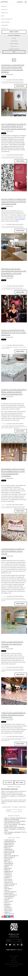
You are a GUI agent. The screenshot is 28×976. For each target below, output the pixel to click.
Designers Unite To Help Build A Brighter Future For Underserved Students (13, 472)
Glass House (13, 738)
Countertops (20, 81)
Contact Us (4, 28)
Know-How (4, 12)
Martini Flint (8, 868)
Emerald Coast (8, 893)
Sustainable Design (19, 82)
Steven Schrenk (9, 74)
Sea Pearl (7, 906)
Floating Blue (4, 739)
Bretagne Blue (20, 425)
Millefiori (19, 506)
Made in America (20, 669)
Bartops (24, 738)
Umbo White (11, 426)
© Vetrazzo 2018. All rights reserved (14, 964)
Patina (6, 887)
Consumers (4, 25)
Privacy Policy (14, 960)
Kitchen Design (11, 82)
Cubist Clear (8, 858)
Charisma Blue (8, 863)
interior (22, 507)
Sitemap (14, 958)
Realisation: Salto (14, 966)
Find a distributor (6, 19)
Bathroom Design (8, 427)
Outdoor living (18, 599)
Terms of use (14, 962)
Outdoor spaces (20, 598)
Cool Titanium (8, 898)
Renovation (8, 287)
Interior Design (4, 82)
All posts (8, 782)
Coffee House (19, 738)
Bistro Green (8, 862)
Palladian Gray (8, 844)
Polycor (7, 902)
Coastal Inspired (4, 426)
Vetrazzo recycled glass (11, 81)
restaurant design (5, 740)
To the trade (8, 907)
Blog (2, 15)
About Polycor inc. (14, 956)
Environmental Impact (10, 895)
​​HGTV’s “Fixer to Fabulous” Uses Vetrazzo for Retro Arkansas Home (13, 201)
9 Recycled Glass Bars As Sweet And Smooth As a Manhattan (13, 715)
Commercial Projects (10, 891)
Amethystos (8, 873)
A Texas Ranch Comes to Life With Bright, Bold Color (12, 551)
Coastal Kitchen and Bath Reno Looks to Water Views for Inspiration (13, 391)
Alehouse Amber (17, 739)
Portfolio (4, 9)
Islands (6, 899)
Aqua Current (8, 880)
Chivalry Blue (11, 670)
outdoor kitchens (9, 913)
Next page (19, 782)
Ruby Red (7, 854)
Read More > (20, 86)
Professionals (5, 22)
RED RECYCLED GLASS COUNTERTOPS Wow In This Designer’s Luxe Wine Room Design (13, 272)
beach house (8, 909)
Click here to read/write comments (15, 79)
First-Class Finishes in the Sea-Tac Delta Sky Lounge (12, 644)
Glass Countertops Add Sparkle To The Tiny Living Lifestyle (13, 332)
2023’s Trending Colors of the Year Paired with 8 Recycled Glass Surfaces (13, 126)
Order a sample (14, 31)
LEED (6, 866)
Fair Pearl (7, 877)
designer (7, 912)
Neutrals (7, 869)
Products (4, 6)
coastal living (15, 427)
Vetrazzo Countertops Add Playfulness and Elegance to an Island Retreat (12, 68)
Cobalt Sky (7, 874)
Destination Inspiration (10, 884)
